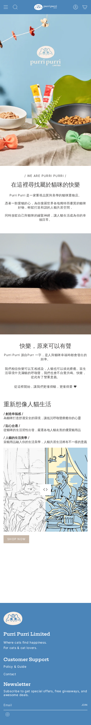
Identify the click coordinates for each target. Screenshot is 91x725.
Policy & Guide (15, 666)
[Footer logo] (13, 618)
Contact (10, 674)
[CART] (84, 7)
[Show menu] (5, 7)
